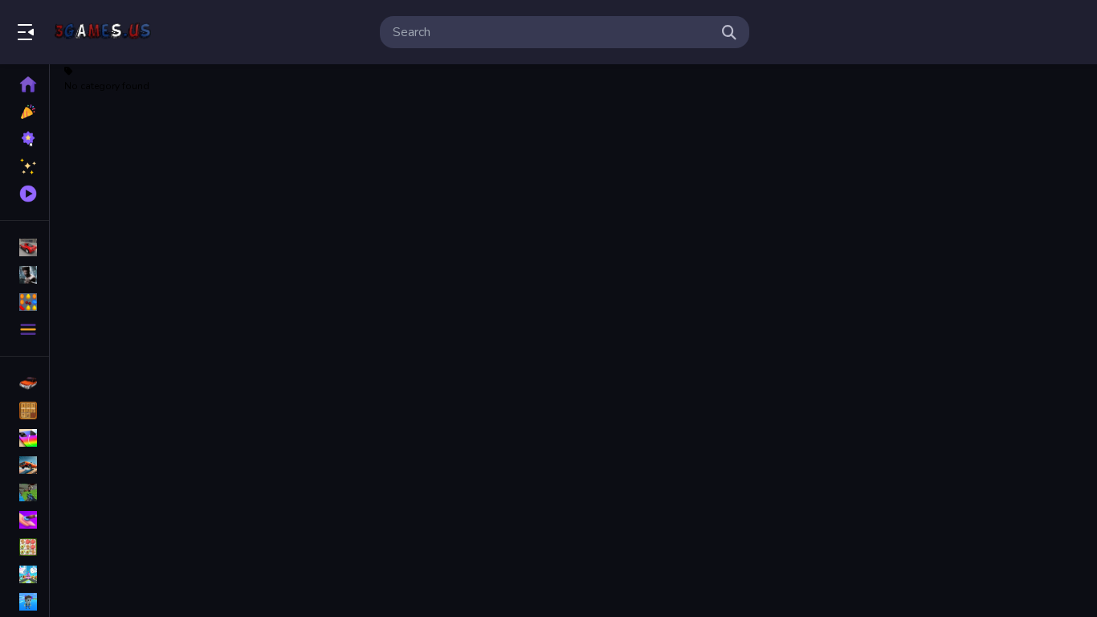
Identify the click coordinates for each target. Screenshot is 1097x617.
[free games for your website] (24, 465)
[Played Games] (24, 193)
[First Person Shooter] (24, 492)
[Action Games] (24, 274)
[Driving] (24, 383)
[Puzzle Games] (24, 302)
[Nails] (24, 519)
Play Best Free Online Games (103, 32)
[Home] (24, 84)
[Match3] (24, 547)
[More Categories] (24, 329)
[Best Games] (24, 139)
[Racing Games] (24, 247)
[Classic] (24, 410)
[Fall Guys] (24, 601)
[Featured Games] (24, 166)
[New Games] (24, 111)
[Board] (24, 574)
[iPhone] (24, 438)
